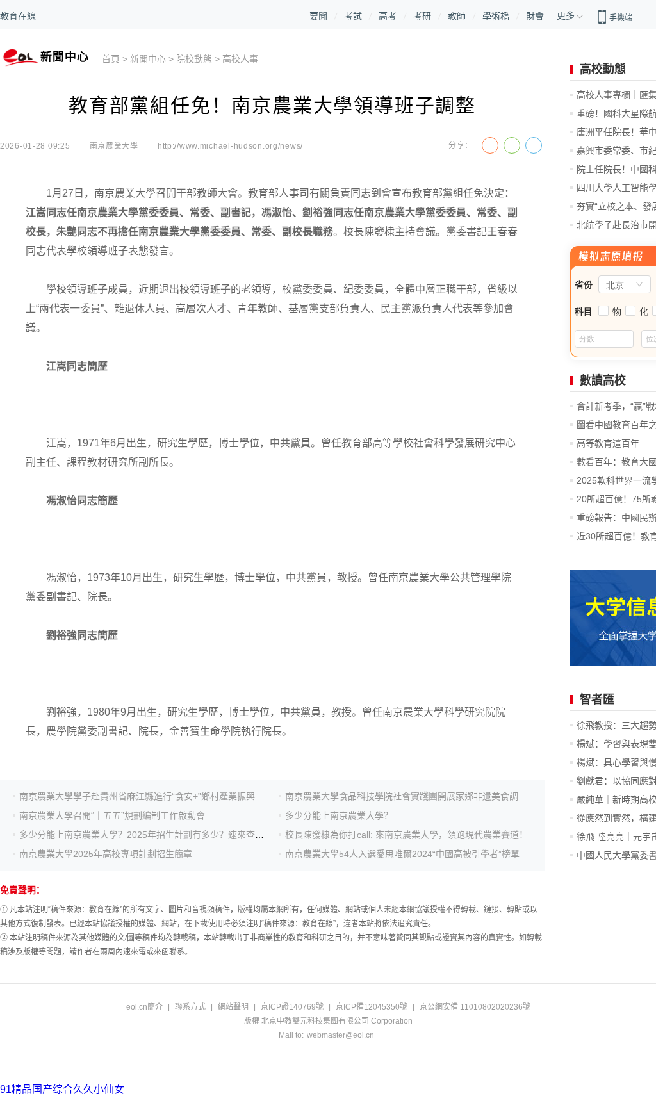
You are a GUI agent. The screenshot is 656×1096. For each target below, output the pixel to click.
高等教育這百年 (608, 443)
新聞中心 (148, 59)
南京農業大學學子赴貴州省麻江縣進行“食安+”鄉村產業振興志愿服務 (155, 796)
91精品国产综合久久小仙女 (62, 1089)
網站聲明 (233, 1006)
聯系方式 (190, 1006)
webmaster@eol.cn (340, 1035)
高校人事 (240, 59)
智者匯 (597, 699)
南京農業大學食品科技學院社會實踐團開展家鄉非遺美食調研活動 (415, 796)
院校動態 (194, 59)
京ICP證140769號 (292, 1006)
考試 (353, 16)
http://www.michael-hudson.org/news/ (230, 146)
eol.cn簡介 (144, 1006)
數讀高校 (603, 380)
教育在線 (18, 16)
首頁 (111, 59)
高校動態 (603, 69)
